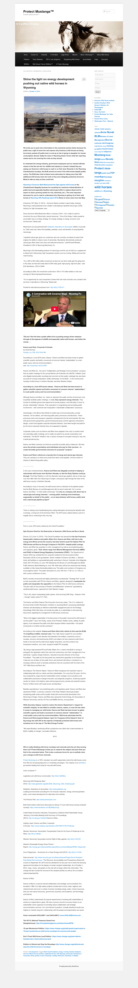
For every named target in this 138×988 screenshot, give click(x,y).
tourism (96, 183)
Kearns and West (38, 954)
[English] (98, 199)
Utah (101, 183)
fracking (66, 952)
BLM (45, 952)
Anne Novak (107, 132)
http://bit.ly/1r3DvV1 (57, 287)
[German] (98, 202)
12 (84, 79)
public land (106, 173)
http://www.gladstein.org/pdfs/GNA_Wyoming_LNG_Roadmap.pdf (51, 784)
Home (25, 55)
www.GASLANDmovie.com (70, 915)
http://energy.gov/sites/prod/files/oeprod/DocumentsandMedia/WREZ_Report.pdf (57, 847)
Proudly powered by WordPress (69, 966)
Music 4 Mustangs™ (87, 55)
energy (61, 952)
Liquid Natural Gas (50, 954)
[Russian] (110, 205)
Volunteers (104, 59)
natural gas (69, 954)
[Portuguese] (100, 205)
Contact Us (34, 55)
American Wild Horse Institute (104, 100)
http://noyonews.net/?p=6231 (37, 365)
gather (99, 149)
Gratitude (44, 55)
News (32, 956)
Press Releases (38, 59)
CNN (103, 143)
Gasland (71, 952)
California (97, 143)
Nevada (109, 158)
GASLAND (97, 110)
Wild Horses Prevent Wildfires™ (43, 64)
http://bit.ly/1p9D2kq (59, 776)
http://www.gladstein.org (57, 789)
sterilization (107, 180)
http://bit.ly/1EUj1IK (74, 839)
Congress (109, 143)
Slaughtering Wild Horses (72, 59)
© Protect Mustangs (62, 64)
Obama (101, 162)
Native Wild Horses (103, 55)
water (104, 183)
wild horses (61, 956)
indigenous (107, 151)
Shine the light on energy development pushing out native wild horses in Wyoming (48, 83)
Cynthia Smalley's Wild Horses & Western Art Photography (102, 105)
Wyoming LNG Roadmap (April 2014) (44, 198)
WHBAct (26, 64)
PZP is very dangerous (53, 59)
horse (104, 148)
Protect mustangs (45, 956)
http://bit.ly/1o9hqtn (34, 834)
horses (110, 149)
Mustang (62, 954)
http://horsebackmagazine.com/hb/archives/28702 (54, 923)
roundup (54, 956)
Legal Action (65, 55)
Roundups (108, 177)
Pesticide (97, 165)
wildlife (97, 191)
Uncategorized (33, 952)
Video (96, 59)
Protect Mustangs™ (38, 11)
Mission (74, 55)
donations (82, 763)
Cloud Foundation (52, 952)
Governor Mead (28, 954)
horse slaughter (98, 151)
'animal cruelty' (99, 129)
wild (107, 183)
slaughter (99, 180)
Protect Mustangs (29, 760)
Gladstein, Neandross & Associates (60, 227)
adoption (108, 129)
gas (95, 149)
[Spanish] (98, 207)
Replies (75, 956)
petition (37, 956)
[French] (106, 199)
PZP (113, 172)
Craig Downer (98, 146)
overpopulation (110, 162)
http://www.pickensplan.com (46, 799)
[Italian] (106, 202)
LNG (58, 954)
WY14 (101, 191)
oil (104, 162)
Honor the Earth (99, 112)
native (103, 159)
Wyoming (68, 956)
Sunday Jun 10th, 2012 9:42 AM (34, 352)
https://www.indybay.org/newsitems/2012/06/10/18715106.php (52, 826)
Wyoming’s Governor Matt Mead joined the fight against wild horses (48, 184)
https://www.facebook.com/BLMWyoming (44, 807)
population (109, 165)
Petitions (26, 59)
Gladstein (78, 952)
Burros (108, 139)
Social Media (87, 59)
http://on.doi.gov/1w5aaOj (37, 818)
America (97, 132)
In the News (54, 55)
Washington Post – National (103, 121)
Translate (98, 196)
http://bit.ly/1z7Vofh (75, 852)
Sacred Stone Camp (101, 119)
